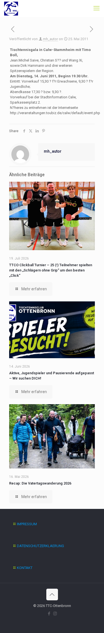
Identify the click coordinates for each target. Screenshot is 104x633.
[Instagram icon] (55, 613)
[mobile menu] (96, 8)
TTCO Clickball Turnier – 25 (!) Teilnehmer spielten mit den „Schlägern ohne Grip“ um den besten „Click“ (50, 270)
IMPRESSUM (27, 524)
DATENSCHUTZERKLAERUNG (40, 546)
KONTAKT (24, 568)
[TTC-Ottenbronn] (11, 8)
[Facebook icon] (49, 613)
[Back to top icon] (52, 594)
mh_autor (50, 39)
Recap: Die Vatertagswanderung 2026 (40, 483)
